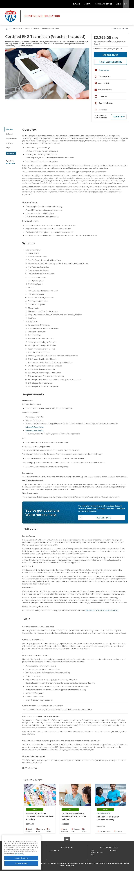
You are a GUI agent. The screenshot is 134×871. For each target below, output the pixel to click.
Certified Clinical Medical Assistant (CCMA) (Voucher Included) (74, 816)
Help (92, 855)
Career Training (54, 850)
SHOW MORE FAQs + (30, 768)
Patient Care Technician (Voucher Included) (108, 818)
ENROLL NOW (110, 54)
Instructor (10, 143)
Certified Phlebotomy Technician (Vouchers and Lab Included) (39, 816)
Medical (27, 28)
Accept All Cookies (21, 858)
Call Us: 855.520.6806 (119, 28)
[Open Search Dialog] (126, 4)
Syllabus (9, 134)
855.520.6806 (10, 163)
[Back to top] (67, 847)
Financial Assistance (97, 853)
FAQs (8, 148)
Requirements (11, 139)
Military (93, 850)
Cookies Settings (21, 863)
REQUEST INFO (119, 117)
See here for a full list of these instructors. (102, 610)
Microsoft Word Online (35, 427)
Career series (104, 70)
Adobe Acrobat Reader (34, 430)
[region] (21, 852)
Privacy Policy (70, 866)
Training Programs (16, 28)
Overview (9, 129)
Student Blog (113, 850)
